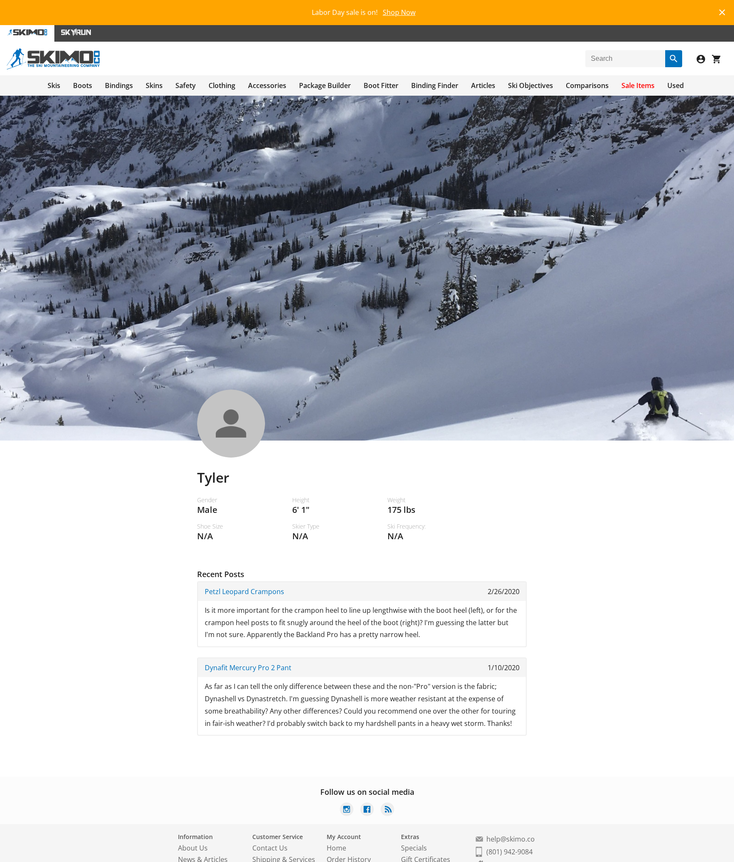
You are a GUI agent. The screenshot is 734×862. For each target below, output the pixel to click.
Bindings (119, 85)
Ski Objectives (530, 85)
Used (675, 85)
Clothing (222, 85)
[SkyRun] (76, 33)
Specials (414, 848)
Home (336, 848)
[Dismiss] (722, 11)
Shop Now (399, 12)
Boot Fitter (381, 85)
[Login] (704, 60)
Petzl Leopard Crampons (244, 591)
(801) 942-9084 (509, 851)
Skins (154, 85)
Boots (82, 85)
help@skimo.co (510, 839)
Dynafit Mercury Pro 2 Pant (248, 667)
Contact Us (270, 848)
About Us (193, 848)
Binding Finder (434, 85)
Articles (483, 85)
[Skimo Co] (53, 67)
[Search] (673, 58)
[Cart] (719, 60)
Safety (185, 85)
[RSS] (387, 810)
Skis (54, 85)
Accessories (267, 85)
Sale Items (638, 85)
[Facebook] (367, 810)
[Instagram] (346, 810)
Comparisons (587, 85)
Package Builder (325, 85)
